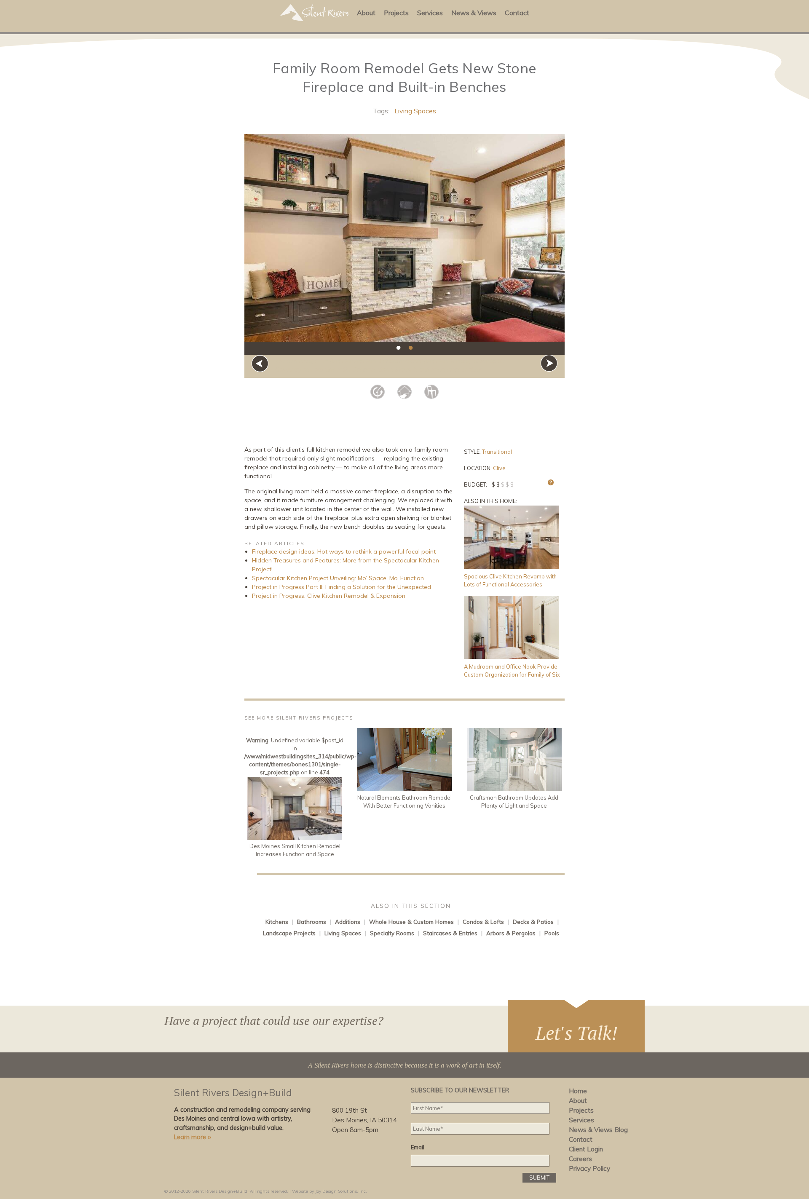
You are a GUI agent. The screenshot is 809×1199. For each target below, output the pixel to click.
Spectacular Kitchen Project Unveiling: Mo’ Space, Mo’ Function (338, 578)
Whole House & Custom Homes (411, 921)
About (366, 12)
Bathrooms (311, 921)
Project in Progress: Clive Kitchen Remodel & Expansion (328, 596)
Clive (499, 468)
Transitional (497, 451)
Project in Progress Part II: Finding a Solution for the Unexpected (341, 587)
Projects (396, 12)
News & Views (473, 12)
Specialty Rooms (392, 933)
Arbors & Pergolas (511, 933)
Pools (551, 933)
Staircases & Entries (450, 933)
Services (430, 12)
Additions (347, 921)
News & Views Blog (598, 1130)
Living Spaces (415, 111)
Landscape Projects (289, 933)
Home (578, 1091)
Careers (580, 1159)
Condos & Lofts (483, 921)
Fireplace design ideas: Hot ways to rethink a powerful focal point (344, 551)
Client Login (586, 1149)
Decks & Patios (533, 921)
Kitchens (276, 921)
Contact (517, 12)
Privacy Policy (589, 1168)
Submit (539, 1177)
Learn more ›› (192, 1137)
